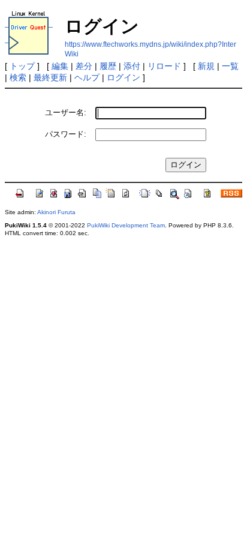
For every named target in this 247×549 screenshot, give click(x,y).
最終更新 (50, 77)
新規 (206, 66)
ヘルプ (87, 77)
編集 (60, 66)
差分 (84, 66)
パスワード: (65, 134)
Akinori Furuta (56, 212)
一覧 (230, 66)
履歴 (108, 66)
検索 (18, 77)
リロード (164, 66)
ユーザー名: (65, 112)
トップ (22, 66)
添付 (131, 66)
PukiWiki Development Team (126, 225)
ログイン (123, 77)
